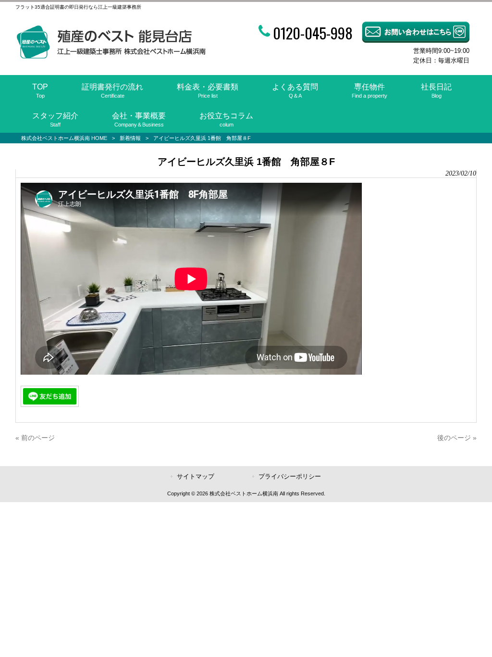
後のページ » (457, 438)
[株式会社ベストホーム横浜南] (110, 57)
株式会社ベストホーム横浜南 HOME (64, 138)
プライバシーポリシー (289, 476)
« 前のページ (35, 438)
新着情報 (130, 138)
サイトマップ (195, 476)
